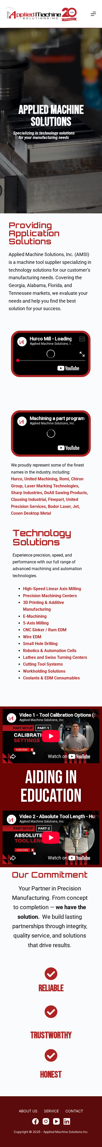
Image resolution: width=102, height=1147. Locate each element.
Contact (74, 1111)
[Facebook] (35, 1121)
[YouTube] (56, 1121)
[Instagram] (46, 1121)
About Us (28, 1111)
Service (51, 1111)
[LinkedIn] (67, 1121)
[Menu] (93, 13)
